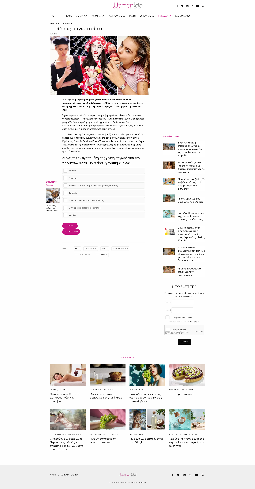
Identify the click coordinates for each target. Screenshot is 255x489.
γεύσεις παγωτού (90, 248)
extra (77, 248)
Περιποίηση (63, 390)
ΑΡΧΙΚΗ (53, 475)
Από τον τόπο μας (98, 434)
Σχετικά (74, 475)
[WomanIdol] (127, 6)
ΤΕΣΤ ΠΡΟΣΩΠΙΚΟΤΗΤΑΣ (83, 255)
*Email (168, 310)
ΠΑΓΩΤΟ (104, 248)
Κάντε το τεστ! (56, 23)
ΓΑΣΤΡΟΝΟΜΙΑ (95, 390)
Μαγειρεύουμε (108, 390)
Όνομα (168, 302)
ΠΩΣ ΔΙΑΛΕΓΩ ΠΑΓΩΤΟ (120, 248)
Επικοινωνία (63, 475)
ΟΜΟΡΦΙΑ (54, 390)
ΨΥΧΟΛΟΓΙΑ (67, 23)
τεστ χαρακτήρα (101, 255)
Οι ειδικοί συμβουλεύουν (60, 434)
